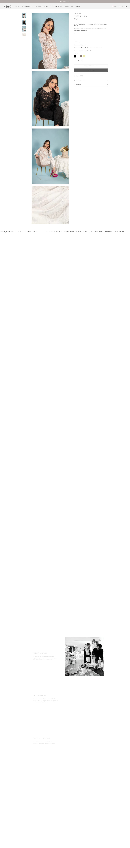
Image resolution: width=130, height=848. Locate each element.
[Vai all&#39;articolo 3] (24, 29)
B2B (72, 6)
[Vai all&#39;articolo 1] (24, 15)
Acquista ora (91, 70)
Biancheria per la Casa (27, 6)
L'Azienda (17, 6)
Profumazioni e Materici (56, 6)
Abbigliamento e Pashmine (42, 6)
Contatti (78, 6)
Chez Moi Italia (77, 13)
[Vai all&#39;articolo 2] (24, 22)
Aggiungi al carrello (90, 66)
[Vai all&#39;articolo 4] (24, 35)
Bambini (67, 6)
